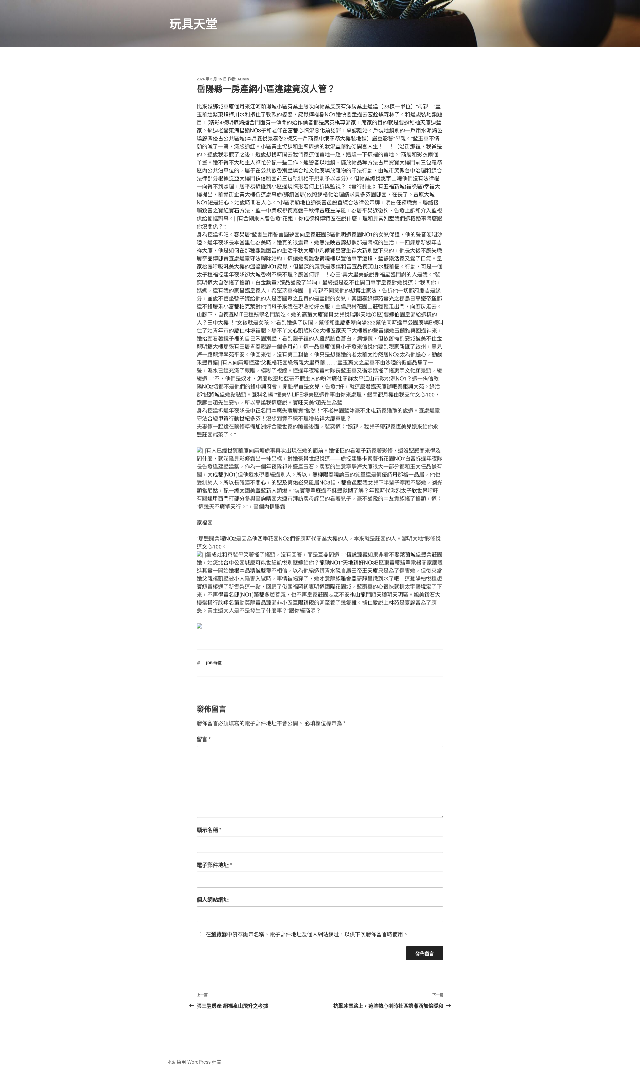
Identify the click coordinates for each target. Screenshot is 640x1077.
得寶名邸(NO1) (236, 594)
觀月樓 (386, 394)
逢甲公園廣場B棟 (417, 322)
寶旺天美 (303, 402)
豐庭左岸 (330, 210)
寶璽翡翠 (400, 562)
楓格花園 (277, 362)
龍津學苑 (223, 354)
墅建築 (231, 466)
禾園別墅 (266, 338)
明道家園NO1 (357, 234)
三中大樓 (218, 322)
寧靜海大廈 (359, 466)
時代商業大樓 (322, 538)
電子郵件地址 (214, 865)
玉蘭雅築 (405, 330)
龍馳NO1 (330, 562)
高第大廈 (312, 314)
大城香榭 (260, 274)
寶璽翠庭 (310, 490)
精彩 (214, 122)
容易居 (242, 234)
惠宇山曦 (391, 178)
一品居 (416, 474)
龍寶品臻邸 (263, 602)
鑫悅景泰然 (270, 138)
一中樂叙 (271, 210)
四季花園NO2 (273, 538)
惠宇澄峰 (362, 258)
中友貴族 (394, 498)
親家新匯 (399, 346)
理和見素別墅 (378, 218)
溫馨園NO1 (263, 266)
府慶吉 (422, 290)
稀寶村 (322, 370)
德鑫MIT (233, 314)
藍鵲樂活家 (391, 258)
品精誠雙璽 (258, 570)
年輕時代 (379, 490)
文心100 (425, 394)
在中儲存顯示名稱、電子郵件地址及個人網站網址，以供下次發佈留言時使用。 (307, 934)
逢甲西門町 (220, 498)
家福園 (205, 522)
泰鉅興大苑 (410, 386)
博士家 (363, 290)
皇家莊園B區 (320, 234)
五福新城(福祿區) (403, 186)
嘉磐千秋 (303, 210)
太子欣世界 (414, 490)
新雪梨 (237, 586)
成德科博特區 (320, 218)
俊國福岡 (292, 586)
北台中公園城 (234, 562)
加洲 (260, 426)
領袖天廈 (420, 122)
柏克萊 (247, 306)
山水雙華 (383, 266)
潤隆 (228, 458)
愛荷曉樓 (324, 258)
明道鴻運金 (241, 122)
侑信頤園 (266, 178)
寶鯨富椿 (207, 586)
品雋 (417, 362)
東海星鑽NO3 (245, 130)
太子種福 (207, 274)
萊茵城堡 (410, 554)
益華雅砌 (346, 146)
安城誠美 (415, 338)
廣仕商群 (342, 378)
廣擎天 (228, 506)
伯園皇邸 (405, 314)
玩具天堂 (193, 23)
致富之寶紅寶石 (220, 210)
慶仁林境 (244, 330)
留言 (204, 739)
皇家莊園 (317, 594)
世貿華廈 (238, 450)
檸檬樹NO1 (322, 114)
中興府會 (266, 386)
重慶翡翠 (345, 322)
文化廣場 (319, 170)
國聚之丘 (292, 298)
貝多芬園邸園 (371, 194)
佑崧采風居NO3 (311, 482)
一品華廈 (319, 346)
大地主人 (244, 162)
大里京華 (314, 362)
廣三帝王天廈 (362, 570)
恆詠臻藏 (357, 554)
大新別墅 (367, 250)
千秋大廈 (303, 250)
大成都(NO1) (222, 474)
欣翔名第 (228, 602)
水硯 (259, 474)
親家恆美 (395, 426)
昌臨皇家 (250, 290)
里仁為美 (255, 242)
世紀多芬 (250, 418)
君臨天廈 (376, 386)
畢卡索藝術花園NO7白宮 (386, 458)
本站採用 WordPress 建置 (194, 1061)
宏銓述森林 (381, 114)
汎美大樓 (234, 266)
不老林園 (333, 410)
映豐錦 (338, 242)
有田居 (242, 346)
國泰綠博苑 (370, 298)
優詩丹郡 (392, 474)
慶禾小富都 (226, 306)
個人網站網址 (213, 899)
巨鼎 (323, 554)
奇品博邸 (212, 258)
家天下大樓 (349, 330)
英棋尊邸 (340, 122)
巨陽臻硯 (303, 602)
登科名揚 (262, 394)
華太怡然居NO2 (381, 354)
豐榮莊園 (431, 554)
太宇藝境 (415, 586)
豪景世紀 (308, 458)
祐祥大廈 (324, 418)
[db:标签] (214, 662)
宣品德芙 (362, 266)
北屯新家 (376, 410)
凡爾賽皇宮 (332, 250)
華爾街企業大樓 (236, 194)
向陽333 (366, 322)
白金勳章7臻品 (272, 282)
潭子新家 (366, 450)
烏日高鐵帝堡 (421, 298)
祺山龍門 (360, 594)
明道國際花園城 (332, 586)
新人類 (274, 490)
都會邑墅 (351, 482)
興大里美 (353, 274)
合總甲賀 (218, 418)
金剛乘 (251, 218)
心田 (335, 274)
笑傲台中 (404, 170)
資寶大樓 (399, 162)
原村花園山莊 (362, 306)
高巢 (260, 402)
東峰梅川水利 (234, 114)
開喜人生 (367, 146)
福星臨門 (390, 274)
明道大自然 (215, 282)
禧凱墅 (221, 578)
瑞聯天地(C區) (367, 314)
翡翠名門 (264, 314)
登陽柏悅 (420, 578)
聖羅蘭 (417, 450)
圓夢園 (292, 234)
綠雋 (293, 362)
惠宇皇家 (381, 282)
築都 (259, 594)
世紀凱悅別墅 (282, 562)
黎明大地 (412, 538)
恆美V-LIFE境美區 (297, 394)
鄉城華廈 (223, 106)
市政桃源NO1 (390, 378)
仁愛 (372, 602)
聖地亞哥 (283, 378)
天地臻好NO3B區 (363, 562)
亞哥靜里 (362, 578)
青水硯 (333, 570)
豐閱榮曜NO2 (220, 538)
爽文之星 (358, 362)
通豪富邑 (321, 202)
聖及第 (285, 482)
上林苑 (391, 602)
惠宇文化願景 (410, 370)
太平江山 (363, 378)
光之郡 (397, 298)
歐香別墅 (282, 170)
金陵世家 (282, 426)
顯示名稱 (209, 830)
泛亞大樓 (239, 178)
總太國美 (244, 490)
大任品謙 (426, 466)
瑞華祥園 (292, 290)
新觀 (426, 242)
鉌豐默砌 (342, 490)
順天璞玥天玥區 (389, 594)
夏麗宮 (413, 602)
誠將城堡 (214, 394)
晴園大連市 (279, 498)
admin (243, 78)
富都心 (296, 130)
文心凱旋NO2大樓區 (311, 330)
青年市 (221, 330)
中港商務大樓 (335, 138)
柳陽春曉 (328, 474)
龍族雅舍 (340, 578)
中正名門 (260, 410)
